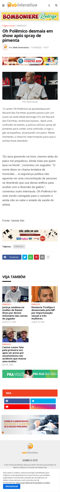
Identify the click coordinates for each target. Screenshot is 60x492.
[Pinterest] (36, 257)
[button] (3, 5)
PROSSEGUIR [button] (11, 486)
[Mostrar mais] (48, 257)
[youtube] (17, 406)
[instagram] (43, 406)
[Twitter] (24, 257)
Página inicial (8, 26)
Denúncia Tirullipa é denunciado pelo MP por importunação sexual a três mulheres (43, 313)
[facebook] (17, 400)
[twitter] (43, 400)
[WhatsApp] (30, 257)
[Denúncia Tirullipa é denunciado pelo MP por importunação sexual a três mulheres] (44, 294)
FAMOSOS (21, 26)
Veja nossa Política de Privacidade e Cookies (33, 482)
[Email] (42, 257)
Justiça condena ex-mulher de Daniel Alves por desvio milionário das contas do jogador (15, 313)
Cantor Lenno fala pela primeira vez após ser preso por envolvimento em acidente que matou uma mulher (14, 354)
